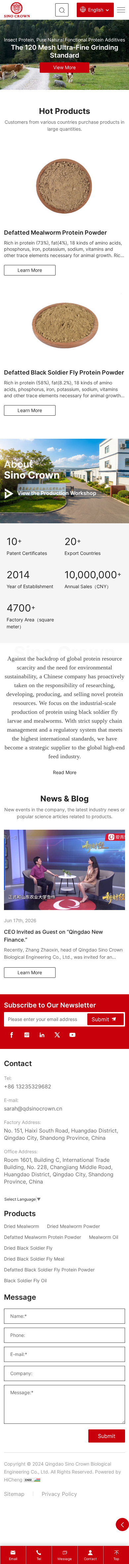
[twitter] (57, 1035)
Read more (64, 772)
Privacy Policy (59, 1494)
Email (13, 1558)
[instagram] (26, 1035)
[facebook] (11, 1035)
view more (64, 67)
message (65, 1558)
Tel (39, 1558)
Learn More (30, 270)
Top (116, 1558)
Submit (100, 1019)
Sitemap (14, 1494)
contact (90, 1558)
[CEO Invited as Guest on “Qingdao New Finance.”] (64, 870)
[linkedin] (42, 1035)
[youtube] (72, 1035)
